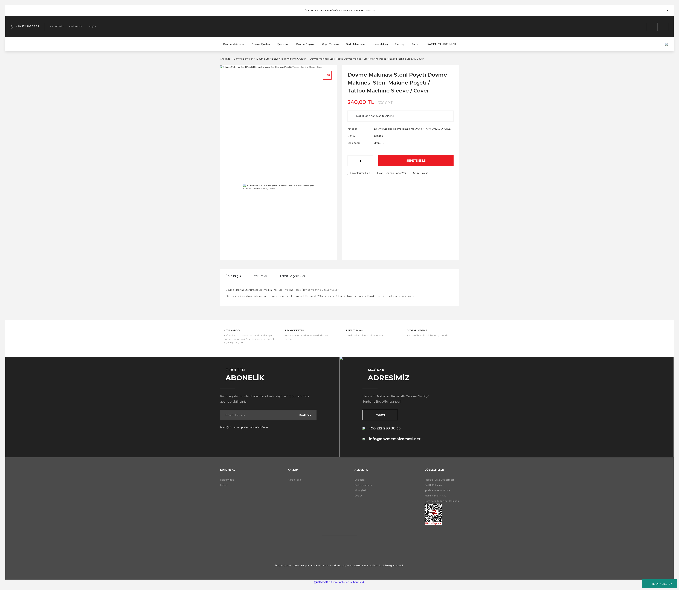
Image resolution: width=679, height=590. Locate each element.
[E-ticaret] (339, 582)
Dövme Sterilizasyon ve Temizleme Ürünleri (399, 128)
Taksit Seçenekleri (293, 276)
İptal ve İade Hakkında (437, 490)
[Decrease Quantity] (352, 161)
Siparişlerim (361, 490)
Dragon (378, 135)
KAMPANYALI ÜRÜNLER (439, 128)
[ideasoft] (321, 582)
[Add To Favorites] (358, 173)
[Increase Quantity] (368, 161)
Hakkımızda (75, 26)
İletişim (92, 26)
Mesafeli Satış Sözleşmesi (439, 479)
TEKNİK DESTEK (662, 583)
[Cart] (663, 27)
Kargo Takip (56, 26)
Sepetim (360, 479)
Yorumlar (260, 276)
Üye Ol (358, 495)
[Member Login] (652, 27)
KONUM (380, 414)
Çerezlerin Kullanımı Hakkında (442, 500)
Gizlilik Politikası (433, 485)
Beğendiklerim (363, 485)
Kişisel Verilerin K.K (435, 495)
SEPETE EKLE (416, 160)
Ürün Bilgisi (233, 276)
